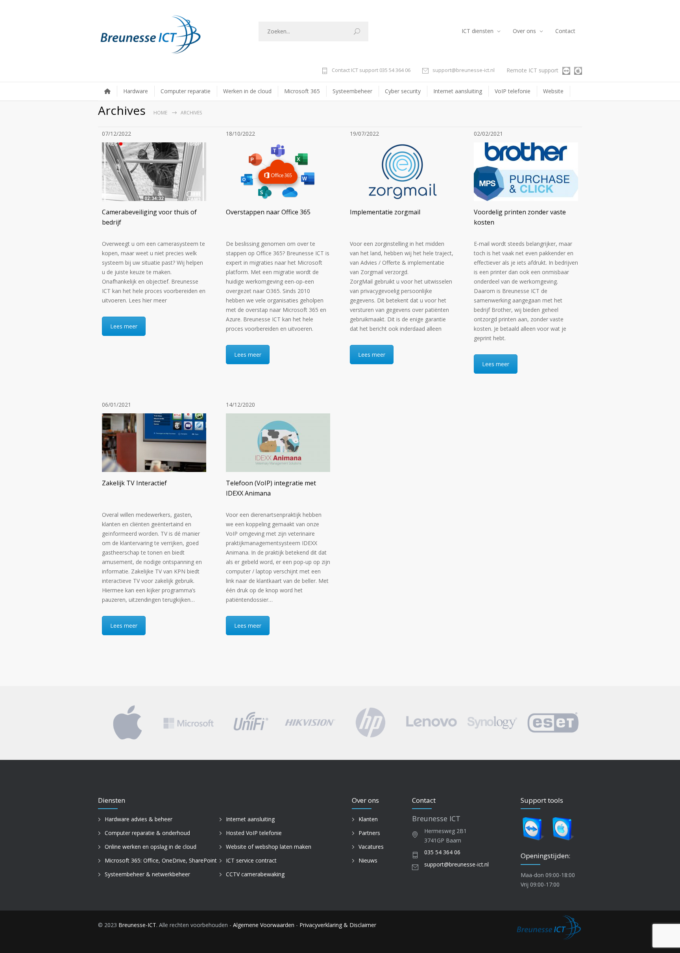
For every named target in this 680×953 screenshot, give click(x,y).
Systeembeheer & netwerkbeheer (147, 874)
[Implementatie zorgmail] (402, 171)
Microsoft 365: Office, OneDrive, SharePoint (161, 860)
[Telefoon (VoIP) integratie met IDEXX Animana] (278, 442)
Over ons (524, 31)
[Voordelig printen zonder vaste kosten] (526, 171)
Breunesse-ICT (137, 925)
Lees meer (123, 326)
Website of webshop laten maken (268, 846)
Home (160, 112)
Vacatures (371, 846)
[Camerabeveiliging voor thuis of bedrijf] (154, 171)
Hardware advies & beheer (138, 819)
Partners (369, 833)
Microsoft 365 (302, 91)
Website (553, 91)
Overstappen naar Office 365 (268, 212)
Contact (565, 31)
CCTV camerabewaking (255, 874)
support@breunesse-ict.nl (463, 71)
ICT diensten (477, 31)
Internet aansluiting (457, 91)
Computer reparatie (186, 91)
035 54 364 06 (442, 852)
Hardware (135, 91)
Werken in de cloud (247, 91)
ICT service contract (251, 860)
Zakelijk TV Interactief (134, 483)
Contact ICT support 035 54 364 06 (371, 71)
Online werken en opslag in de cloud (150, 846)
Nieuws (367, 860)
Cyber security (403, 91)
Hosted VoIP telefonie (254, 833)
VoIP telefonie (512, 91)
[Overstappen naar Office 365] (278, 171)
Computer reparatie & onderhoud (147, 833)
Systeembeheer (352, 91)
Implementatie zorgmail (385, 212)
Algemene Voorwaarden (263, 925)
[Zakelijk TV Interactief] (154, 442)
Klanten (368, 819)
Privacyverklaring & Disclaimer (337, 925)
